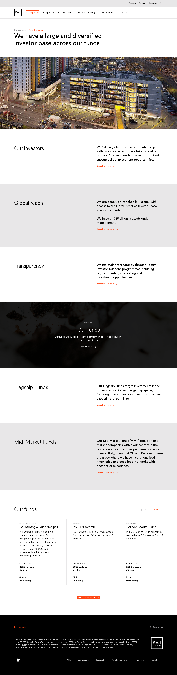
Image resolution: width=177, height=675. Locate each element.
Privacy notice (139, 660)
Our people (48, 12)
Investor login (20, 627)
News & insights (107, 12)
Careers (132, 3)
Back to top (158, 627)
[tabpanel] (88, 335)
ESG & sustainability (86, 12)
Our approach (32, 12)
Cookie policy (100, 660)
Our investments (65, 12)
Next (156, 510)
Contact (142, 3)
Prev (146, 510)
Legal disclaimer (83, 660)
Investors (153, 3)
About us (123, 12)
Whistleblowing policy (119, 660)
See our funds (86, 347)
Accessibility (155, 660)
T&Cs (69, 660)
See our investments (86, 598)
